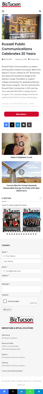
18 (9, 234)
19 (12, 234)
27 (31, 234)
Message (5, 284)
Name (4, 252)
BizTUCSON (8, 59)
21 (16, 234)
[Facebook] (6, 124)
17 (7, 234)
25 (26, 234)
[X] (12, 124)
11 (27, 231)
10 (25, 231)
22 (19, 234)
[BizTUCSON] (11, 4)
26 (28, 234)
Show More (21, 114)
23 (21, 234)
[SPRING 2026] (31, 219)
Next (39, 219)
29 (35, 234)
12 (29, 231)
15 (37, 231)
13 (32, 231)
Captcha (5, 295)
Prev (4, 219)
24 (23, 234)
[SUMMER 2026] (11, 219)
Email (4, 267)
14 (34, 231)
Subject (5, 275)
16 (39, 231)
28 (33, 234)
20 (14, 234)
